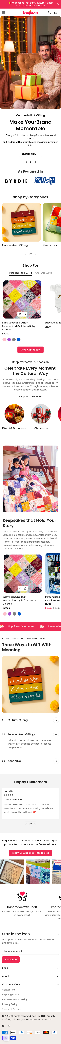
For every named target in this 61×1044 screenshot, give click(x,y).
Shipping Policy (10, 994)
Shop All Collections (30, 396)
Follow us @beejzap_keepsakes (30, 853)
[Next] (35, 254)
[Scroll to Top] (56, 1029)
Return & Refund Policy (14, 999)
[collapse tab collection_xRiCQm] (56, 749)
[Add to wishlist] (19, 314)
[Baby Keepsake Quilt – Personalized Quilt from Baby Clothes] (22, 299)
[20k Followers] (9, 1026)
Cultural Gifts (43, 273)
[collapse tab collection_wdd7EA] (56, 734)
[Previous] (26, 254)
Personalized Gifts (20, 273)
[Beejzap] (30, 12)
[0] (55, 12)
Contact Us (8, 989)
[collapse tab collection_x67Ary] (56, 720)
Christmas (41, 428)
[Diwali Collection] (14, 414)
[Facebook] (3, 1026)
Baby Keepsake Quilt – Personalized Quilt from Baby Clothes (18, 326)
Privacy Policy (9, 1004)
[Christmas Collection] (41, 414)
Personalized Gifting (15, 245)
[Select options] (24, 314)
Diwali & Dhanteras (14, 428)
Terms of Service (11, 1009)
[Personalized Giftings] (21, 222)
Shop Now (30, 150)
